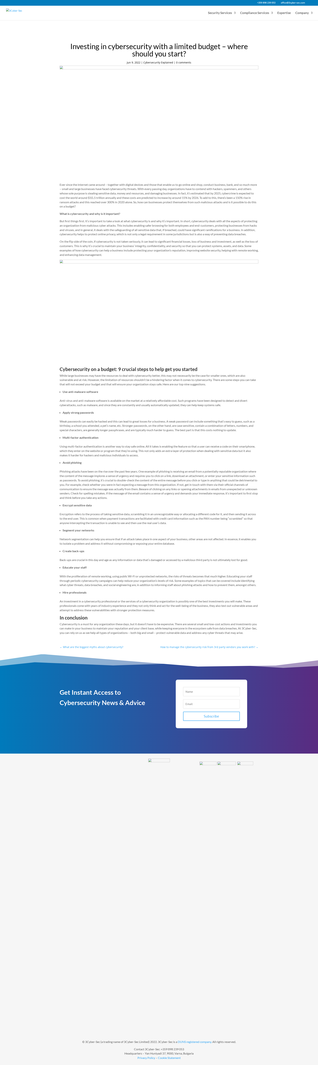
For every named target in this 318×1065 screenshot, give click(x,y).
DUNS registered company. (195, 1041)
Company (302, 13)
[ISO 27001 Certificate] (226, 764)
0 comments (183, 62)
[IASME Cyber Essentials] (245, 764)
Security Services (220, 13)
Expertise (284, 13)
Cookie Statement (169, 1057)
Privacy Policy (146, 1057)
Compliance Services (254, 13)
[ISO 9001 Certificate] (208, 764)
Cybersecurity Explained (158, 62)
